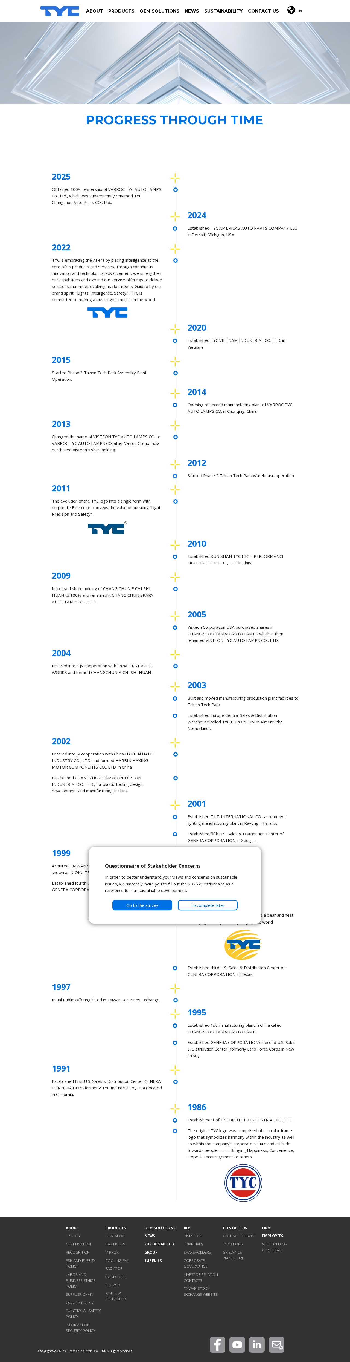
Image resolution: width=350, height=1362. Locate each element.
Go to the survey (142, 905)
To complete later (207, 905)
